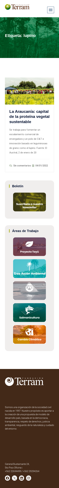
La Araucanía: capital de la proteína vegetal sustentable (29, 116)
